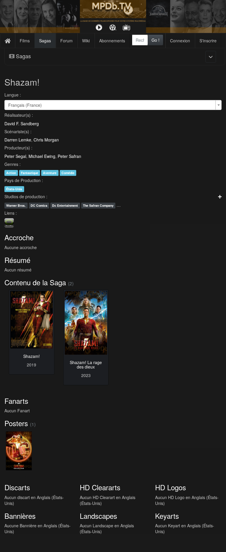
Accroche (19, 237)
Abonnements (112, 41)
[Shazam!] (31, 319)
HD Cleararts (100, 487)
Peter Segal (15, 156)
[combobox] (140, 40)
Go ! (155, 40)
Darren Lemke (17, 140)
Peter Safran (69, 156)
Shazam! (31, 356)
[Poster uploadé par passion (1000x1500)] (19, 450)
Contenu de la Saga (35, 282)
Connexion (180, 41)
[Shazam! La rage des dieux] (86, 322)
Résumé (17, 260)
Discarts (17, 487)
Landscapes (98, 516)
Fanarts (16, 401)
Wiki (86, 41)
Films (25, 41)
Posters (16, 423)
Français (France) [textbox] (25, 105)
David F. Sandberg (21, 123)
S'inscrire (208, 41)
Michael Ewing (42, 156)
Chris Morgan (46, 140)
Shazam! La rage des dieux (86, 364)
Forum (66, 41)
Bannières (20, 516)
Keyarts (167, 516)
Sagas (45, 41)
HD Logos (170, 487)
